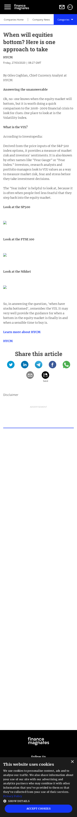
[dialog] (38, 787)
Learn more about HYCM (21, 332)
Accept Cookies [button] (39, 808)
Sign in (70, 7)
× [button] (72, 761)
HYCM (8, 57)
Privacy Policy (12, 796)
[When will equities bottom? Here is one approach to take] (11, 366)
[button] (38, 800)
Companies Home (14, 19)
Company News (41, 19)
